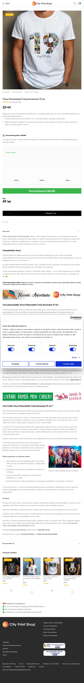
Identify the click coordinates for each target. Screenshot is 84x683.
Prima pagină (6, 92)
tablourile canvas (44, 530)
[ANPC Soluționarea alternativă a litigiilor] (62, 645)
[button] (11, 590)
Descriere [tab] (6, 231)
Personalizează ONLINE (42, 191)
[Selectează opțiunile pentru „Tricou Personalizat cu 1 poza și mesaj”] (52, 590)
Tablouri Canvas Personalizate (53, 623)
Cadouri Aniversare (17, 92)
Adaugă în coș (51, 213)
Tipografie (6, 642)
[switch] (32, 349)
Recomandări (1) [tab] (8, 543)
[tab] (42, 385)
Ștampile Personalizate (10, 652)
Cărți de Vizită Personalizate (12, 645)
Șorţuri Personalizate (50, 632)
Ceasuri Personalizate (50, 635)
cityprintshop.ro (75, 380)
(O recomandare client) (15, 102)
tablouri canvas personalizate (47, 534)
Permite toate (68, 364)
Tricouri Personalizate (50, 626)
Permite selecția (42, 364)
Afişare (74, 357)
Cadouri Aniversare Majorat (31, 92)
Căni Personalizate (49, 629)
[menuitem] (9, 663)
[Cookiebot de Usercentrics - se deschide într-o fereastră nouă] (71, 318)
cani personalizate (27, 534)
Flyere (5, 655)
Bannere (5, 648)
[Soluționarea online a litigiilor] (62, 653)
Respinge (15, 364)
